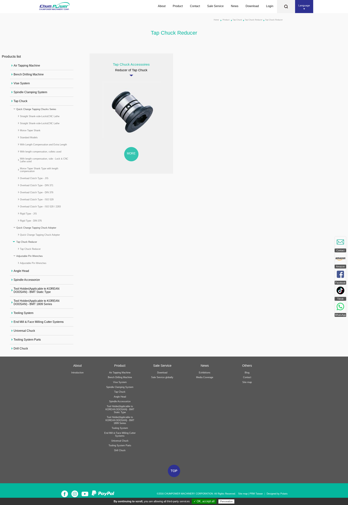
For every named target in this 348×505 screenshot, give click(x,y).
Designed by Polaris (277, 493)
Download (252, 6)
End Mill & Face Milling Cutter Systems (39, 321)
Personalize (226, 501)
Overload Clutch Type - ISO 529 (36, 199)
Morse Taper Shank (30, 130)
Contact (195, 6)
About (161, 6)
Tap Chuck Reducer (253, 20)
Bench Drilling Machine (29, 74)
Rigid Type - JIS (28, 213)
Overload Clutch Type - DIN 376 (36, 192)
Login (269, 6)
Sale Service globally (162, 377)
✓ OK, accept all (204, 501)
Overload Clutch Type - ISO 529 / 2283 (40, 206)
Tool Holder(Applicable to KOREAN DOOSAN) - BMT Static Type (36, 290)
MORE (131, 153)
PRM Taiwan (256, 493)
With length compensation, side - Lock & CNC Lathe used (44, 160)
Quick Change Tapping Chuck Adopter (36, 227)
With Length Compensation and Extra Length (43, 144)
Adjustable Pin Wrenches (29, 256)
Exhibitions (204, 372)
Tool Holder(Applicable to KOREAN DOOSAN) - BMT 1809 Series (36, 302)
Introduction (77, 372)
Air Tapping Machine (27, 65)
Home (216, 20)
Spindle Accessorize (27, 279)
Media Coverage (204, 377)
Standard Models (29, 137)
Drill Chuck (21, 348)
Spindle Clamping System (30, 92)
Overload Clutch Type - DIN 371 (36, 185)
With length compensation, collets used (40, 151)
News (234, 6)
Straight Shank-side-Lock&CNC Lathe (39, 116)
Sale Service (215, 6)
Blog (247, 372)
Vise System (22, 83)
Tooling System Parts (27, 339)
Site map (247, 382)
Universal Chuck (24, 330)
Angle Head (21, 270)
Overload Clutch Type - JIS (34, 178)
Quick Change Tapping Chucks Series (36, 109)
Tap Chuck (237, 20)
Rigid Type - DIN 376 (31, 220)
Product (178, 6)
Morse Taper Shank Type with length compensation (39, 170)
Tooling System (23, 312)
